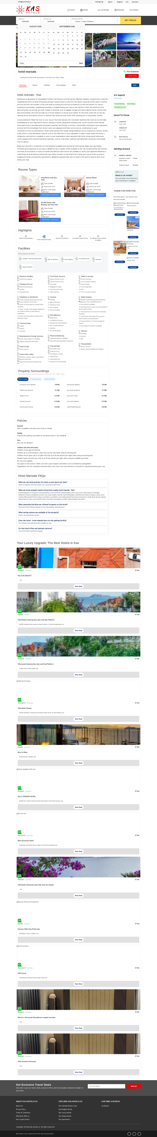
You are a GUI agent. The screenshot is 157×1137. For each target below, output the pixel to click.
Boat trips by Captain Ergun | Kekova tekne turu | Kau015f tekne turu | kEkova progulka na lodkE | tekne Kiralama (62, 498)
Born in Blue (22, 752)
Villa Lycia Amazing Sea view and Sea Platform (35, 664)
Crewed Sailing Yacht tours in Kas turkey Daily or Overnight (80, 493)
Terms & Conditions (23, 1112)
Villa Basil (117, 241)
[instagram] (139, 1134)
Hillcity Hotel (131, 266)
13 (54, 44)
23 (21, 52)
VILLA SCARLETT (25, 576)
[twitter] (134, 1134)
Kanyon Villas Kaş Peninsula (29, 929)
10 (72, 40)
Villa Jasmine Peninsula (27, 1061)
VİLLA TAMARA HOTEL (27, 796)
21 (58, 49)
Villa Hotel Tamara (25, 708)
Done (81, 63)
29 (49, 52)
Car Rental (104, 10)
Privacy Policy (21, 1109)
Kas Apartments (64, 1119)
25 (30, 52)
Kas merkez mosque (88, 495)
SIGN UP (134, 1086)
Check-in (21, 19)
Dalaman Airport (124, 165)
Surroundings (61, 85)
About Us (19, 1106)
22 (49, 48)
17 (72, 44)
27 (39, 52)
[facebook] (129, 1134)
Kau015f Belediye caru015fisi (72, 495)
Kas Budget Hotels (65, 1109)
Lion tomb (87, 497)
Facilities (47, 85)
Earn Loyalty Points (23, 1119)
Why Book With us (22, 1116)
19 (82, 44)
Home (72, 10)
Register (120, 2)
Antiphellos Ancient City (39, 495)
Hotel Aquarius (131, 216)
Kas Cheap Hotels (65, 1116)
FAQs (74, 85)
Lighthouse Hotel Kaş (119, 266)
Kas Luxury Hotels (65, 1112)
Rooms (35, 85)
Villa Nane (130, 241)
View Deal (120, 223)
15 (63, 44)
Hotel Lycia (22, 973)
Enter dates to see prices (50, 195)
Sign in (110, 2)
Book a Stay (132, 76)
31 (25, 56)
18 (77, 44)
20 (54, 49)
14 (58, 44)
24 (25, 52)
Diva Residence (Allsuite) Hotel (118, 217)
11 (77, 40)
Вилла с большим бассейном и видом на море (36, 1017)
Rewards (120, 10)
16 (68, 44)
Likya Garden (52, 495)
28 (44, 52)
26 (35, 52)
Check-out (47, 19)
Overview (22, 85)
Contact (135, 10)
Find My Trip (99, 2)
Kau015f (59, 495)
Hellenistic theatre (24, 495)
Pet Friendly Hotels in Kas (68, 1106)
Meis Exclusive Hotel (26, 841)
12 (82, 40)
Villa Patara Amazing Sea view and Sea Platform (36, 620)
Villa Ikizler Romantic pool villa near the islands (36, 885)
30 (21, 56)
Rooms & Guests (77, 19)
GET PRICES (130, 20)
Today (22, 63)
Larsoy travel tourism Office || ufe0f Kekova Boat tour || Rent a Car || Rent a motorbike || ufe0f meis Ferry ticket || (61, 496)
